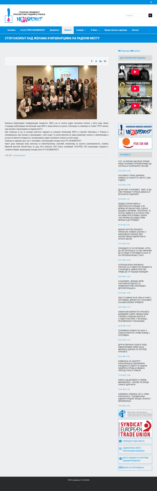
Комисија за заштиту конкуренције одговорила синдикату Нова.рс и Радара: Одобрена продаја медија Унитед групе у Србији (132, 366)
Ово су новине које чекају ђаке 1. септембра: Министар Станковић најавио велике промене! (135, 300)
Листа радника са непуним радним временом (135, 459)
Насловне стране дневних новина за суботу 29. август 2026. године (134, 177)
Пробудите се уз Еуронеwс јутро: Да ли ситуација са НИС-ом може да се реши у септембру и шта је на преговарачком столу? (135, 251)
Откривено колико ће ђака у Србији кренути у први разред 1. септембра (134, 332)
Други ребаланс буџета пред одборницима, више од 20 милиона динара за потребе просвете (132, 348)
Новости (22, 155)
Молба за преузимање (133, 467)
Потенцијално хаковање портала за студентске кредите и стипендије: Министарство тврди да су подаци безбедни (135, 268)
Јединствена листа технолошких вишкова (134, 449)
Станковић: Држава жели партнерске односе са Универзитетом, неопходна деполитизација (132, 284)
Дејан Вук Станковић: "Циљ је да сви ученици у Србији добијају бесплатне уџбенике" (134, 191)
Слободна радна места (133, 441)
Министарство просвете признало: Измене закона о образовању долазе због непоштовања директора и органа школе (132, 234)
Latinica (136, 51)
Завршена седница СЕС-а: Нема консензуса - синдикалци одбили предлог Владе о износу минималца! (134, 397)
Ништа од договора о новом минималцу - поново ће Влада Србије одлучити (133, 382)
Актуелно (17, 155)
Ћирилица (125, 51)
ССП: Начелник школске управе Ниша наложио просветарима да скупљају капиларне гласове (135, 163)
